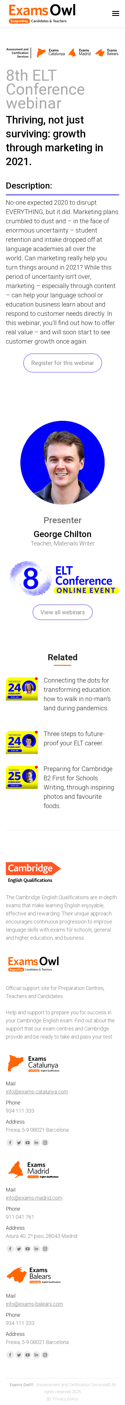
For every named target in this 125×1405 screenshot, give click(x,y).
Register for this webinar (62, 362)
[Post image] (22, 688)
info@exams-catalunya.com (37, 1092)
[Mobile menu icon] (115, 13)
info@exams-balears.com (34, 1304)
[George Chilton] (62, 463)
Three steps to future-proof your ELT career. (74, 738)
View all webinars (62, 612)
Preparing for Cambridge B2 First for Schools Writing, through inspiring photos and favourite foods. (79, 787)
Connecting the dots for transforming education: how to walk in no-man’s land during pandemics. (77, 694)
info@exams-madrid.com (34, 1198)
